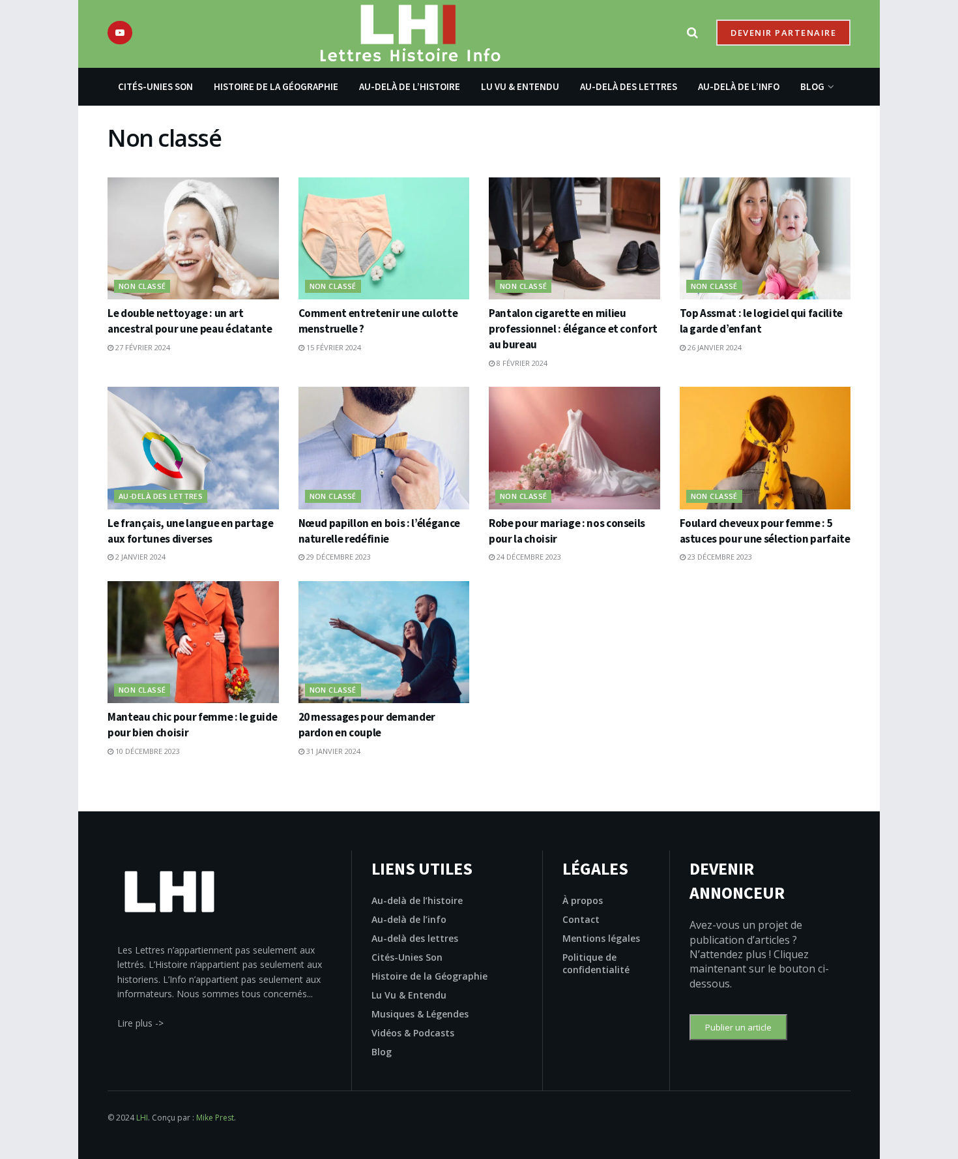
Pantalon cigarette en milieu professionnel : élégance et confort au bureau (573, 329)
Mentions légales (601, 938)
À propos (582, 900)
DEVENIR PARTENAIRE (783, 32)
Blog (812, 86)
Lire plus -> (140, 1023)
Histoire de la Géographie (276, 86)
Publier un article (738, 1027)
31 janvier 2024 (332, 751)
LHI (142, 1117)
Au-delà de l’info (738, 86)
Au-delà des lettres (628, 86)
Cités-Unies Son (155, 86)
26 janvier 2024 (714, 347)
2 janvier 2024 (139, 557)
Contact (581, 919)
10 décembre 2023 (146, 751)
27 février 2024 (141, 347)
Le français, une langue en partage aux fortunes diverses (190, 531)
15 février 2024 (332, 347)
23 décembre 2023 (719, 557)
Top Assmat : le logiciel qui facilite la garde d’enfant (761, 321)
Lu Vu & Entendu (520, 86)
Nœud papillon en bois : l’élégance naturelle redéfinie (379, 531)
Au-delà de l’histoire (409, 86)
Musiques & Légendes (420, 1014)
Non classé (142, 286)
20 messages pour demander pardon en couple (367, 725)
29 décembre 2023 (337, 557)
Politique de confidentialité (596, 963)
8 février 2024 (521, 363)
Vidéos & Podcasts (412, 1033)
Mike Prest (215, 1117)
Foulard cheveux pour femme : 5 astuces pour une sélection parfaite (765, 531)
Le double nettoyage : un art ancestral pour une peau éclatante (190, 321)
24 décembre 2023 (528, 557)
